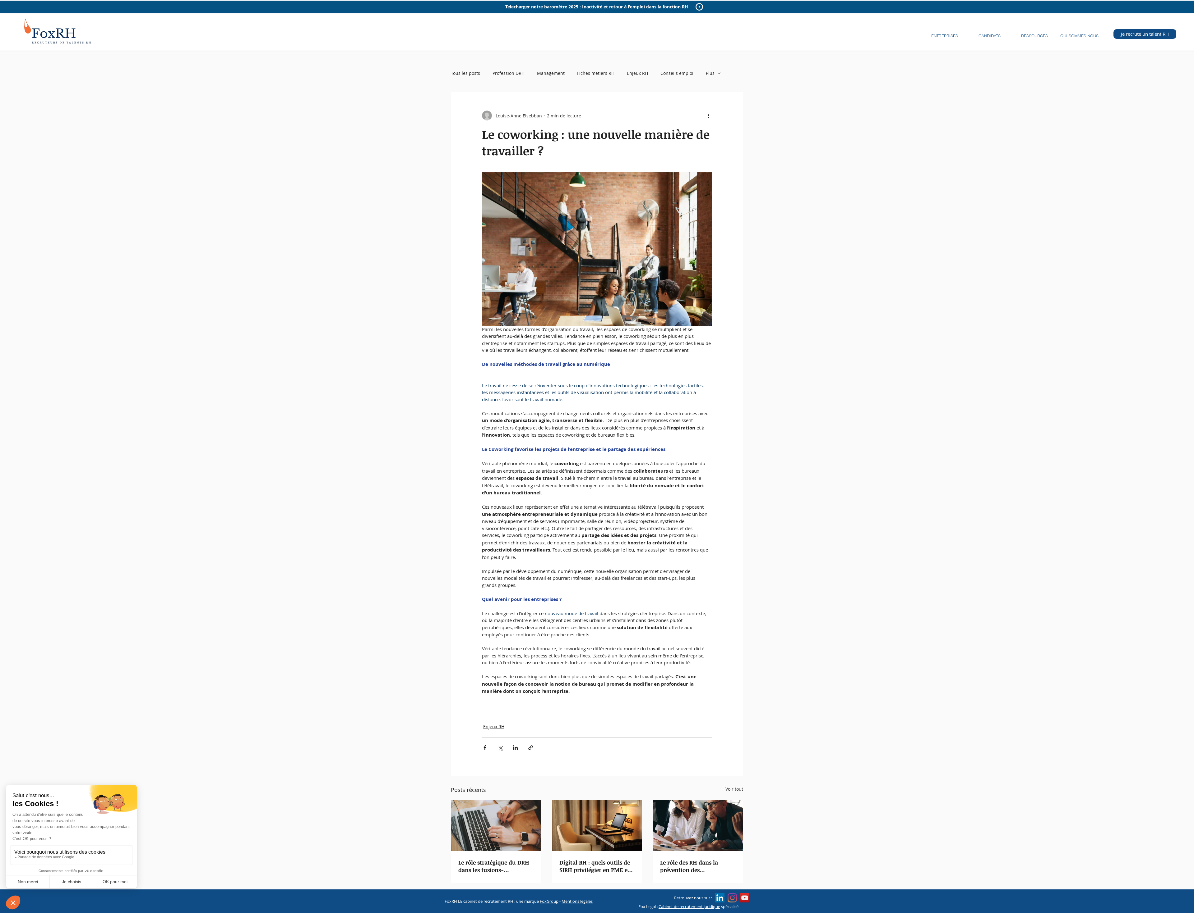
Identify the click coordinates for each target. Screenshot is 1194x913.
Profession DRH (509, 73)
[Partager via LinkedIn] (515, 748)
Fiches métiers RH (595, 73)
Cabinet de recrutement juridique (689, 906)
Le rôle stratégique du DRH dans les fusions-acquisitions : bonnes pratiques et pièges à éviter (494, 866)
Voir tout (734, 789)
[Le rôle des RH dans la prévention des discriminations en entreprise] (698, 825)
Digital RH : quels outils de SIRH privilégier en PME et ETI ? (594, 866)
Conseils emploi (676, 73)
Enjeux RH (637, 73)
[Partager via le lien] (531, 748)
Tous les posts (465, 73)
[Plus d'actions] (708, 115)
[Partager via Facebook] (485, 748)
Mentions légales (577, 901)
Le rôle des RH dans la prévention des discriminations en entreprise (689, 866)
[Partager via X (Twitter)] (500, 748)
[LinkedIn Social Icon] (719, 897)
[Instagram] (732, 897)
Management (551, 73)
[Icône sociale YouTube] (744, 897)
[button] (944, 33)
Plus (710, 73)
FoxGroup (549, 901)
